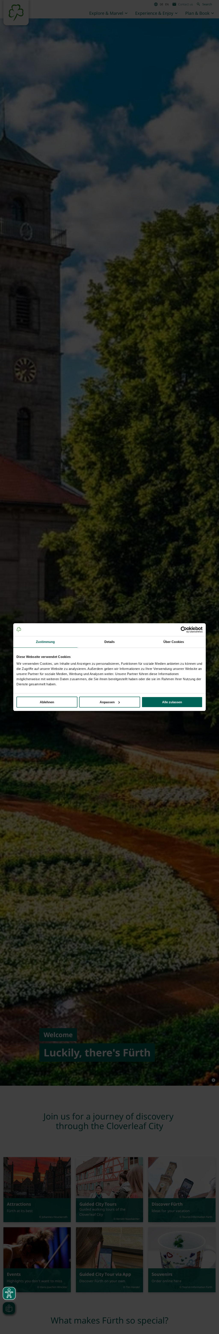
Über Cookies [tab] (173, 642)
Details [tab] (109, 642)
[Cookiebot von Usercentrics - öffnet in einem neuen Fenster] (184, 629)
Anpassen (107, 702)
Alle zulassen (172, 702)
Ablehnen (47, 702)
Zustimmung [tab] (45, 642)
